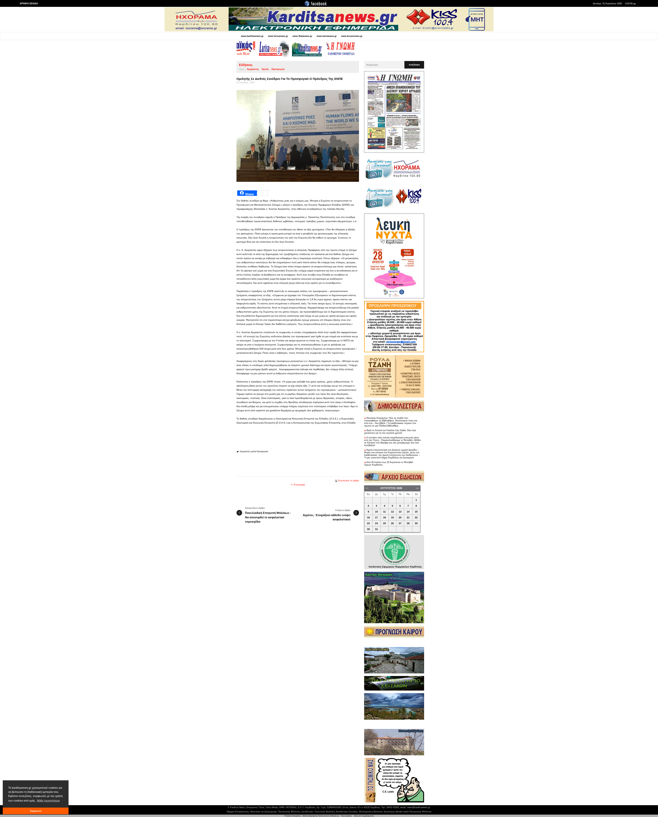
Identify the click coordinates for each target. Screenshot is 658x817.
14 (408, 511)
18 (384, 517)
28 (408, 523)
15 (416, 511)
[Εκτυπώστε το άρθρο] (336, 480)
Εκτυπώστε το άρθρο (348, 480)
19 (392, 517)
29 (416, 523)
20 (400, 517)
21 (408, 517)
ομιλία (265, 69)
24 (376, 523)
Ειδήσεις (246, 65)
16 (368, 517)
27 (400, 523)
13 (400, 511)
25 (384, 523)
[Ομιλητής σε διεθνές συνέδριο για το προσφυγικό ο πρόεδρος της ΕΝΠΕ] (297, 136)
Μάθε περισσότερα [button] (48, 800)
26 (392, 523)
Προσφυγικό (278, 69)
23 (368, 523)
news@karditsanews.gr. (418, 807)
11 (384, 511)
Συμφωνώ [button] (35, 810)
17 (376, 517)
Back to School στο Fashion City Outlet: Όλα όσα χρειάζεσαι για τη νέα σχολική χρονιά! (390, 431)
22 (416, 517)
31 (376, 529)
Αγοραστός (253, 69)
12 (392, 511)
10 (376, 511)
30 (368, 529)
